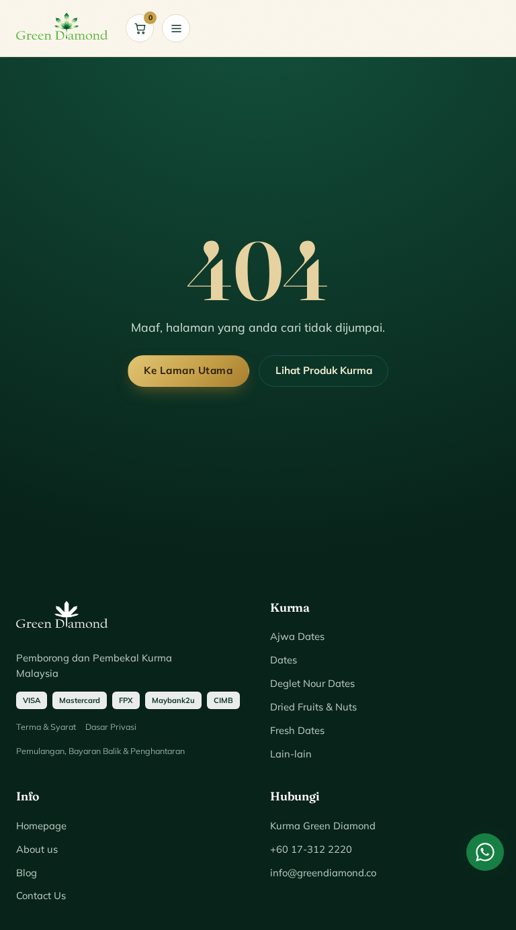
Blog (26, 872)
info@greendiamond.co (323, 872)
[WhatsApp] (485, 852)
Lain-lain (291, 753)
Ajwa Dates (297, 636)
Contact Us (41, 895)
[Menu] (176, 28)
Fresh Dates (297, 730)
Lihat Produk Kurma (323, 370)
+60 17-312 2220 (311, 849)
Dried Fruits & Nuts (313, 706)
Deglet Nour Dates (312, 683)
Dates (283, 659)
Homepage (41, 825)
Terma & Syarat (46, 726)
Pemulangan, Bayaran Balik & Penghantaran (100, 750)
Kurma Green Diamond (323, 825)
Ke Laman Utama (188, 370)
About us (37, 849)
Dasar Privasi (110, 726)
